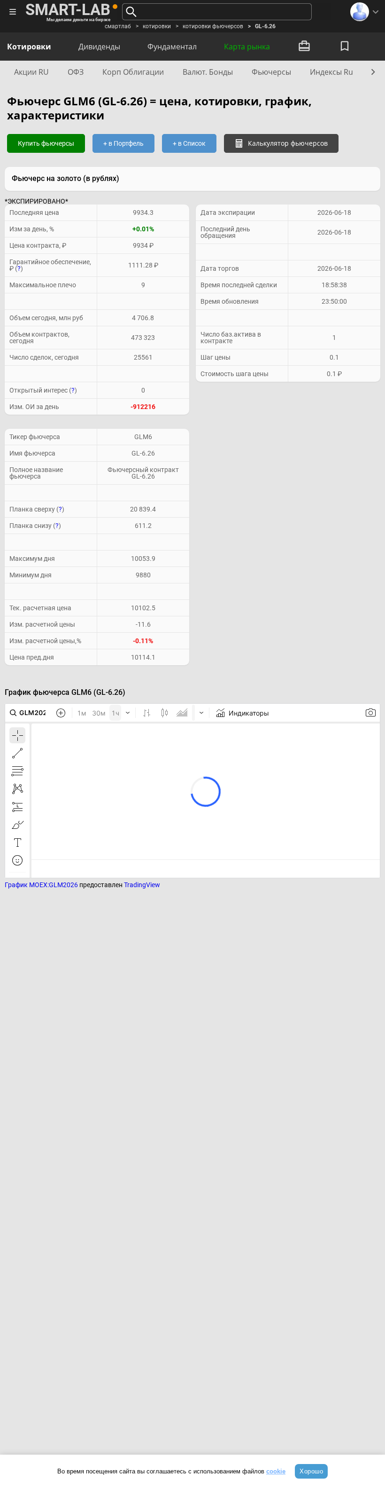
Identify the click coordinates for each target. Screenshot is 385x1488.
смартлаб (118, 27)
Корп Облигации (133, 72)
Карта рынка (247, 46)
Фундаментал (172, 46)
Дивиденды (99, 46)
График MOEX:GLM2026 (41, 885)
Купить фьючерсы (46, 143)
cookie (275, 1471)
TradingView (142, 885)
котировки (157, 27)
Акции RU (31, 72)
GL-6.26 (265, 27)
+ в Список (189, 143)
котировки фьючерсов (213, 27)
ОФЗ (76, 72)
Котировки (29, 46)
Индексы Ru (331, 72)
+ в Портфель (123, 143)
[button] (371, 72)
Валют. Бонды (208, 72)
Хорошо (311, 1471)
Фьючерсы (271, 72)
